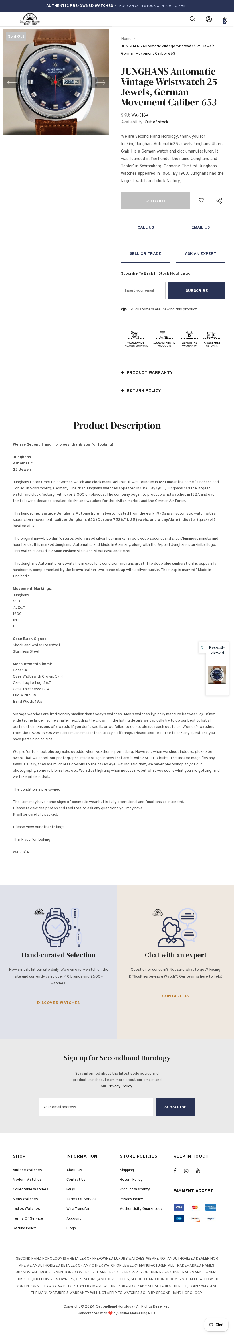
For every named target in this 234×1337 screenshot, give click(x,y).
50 (131, 309)
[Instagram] (189, 1171)
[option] (56, 82)
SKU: (125, 115)
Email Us (200, 227)
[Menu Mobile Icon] (6, 19)
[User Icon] (209, 19)
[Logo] (30, 19)
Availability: (132, 122)
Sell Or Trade (145, 253)
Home (126, 38)
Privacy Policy (119, 1086)
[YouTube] (201, 1171)
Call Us (146, 227)
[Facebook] (179, 1171)
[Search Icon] (192, 19)
